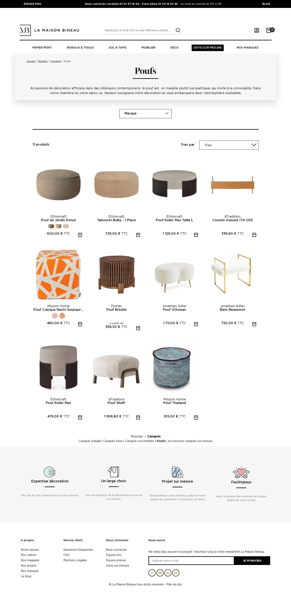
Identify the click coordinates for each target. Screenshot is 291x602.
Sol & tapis (117, 47)
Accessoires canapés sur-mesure (190, 440)
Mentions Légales (75, 560)
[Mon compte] (257, 30)
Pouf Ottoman (174, 309)
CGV (66, 554)
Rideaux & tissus (80, 47)
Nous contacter (117, 540)
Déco (174, 47)
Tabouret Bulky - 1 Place (116, 220)
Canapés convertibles (139, 440)
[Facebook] (152, 574)
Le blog (26, 576)
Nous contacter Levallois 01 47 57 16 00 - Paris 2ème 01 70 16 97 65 (132, 3)
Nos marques (248, 47)
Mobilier (148, 47)
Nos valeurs (28, 554)
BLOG (266, 3)
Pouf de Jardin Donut (58, 220)
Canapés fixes (113, 440)
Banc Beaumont (232, 309)
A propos (27, 540)
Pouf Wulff (116, 403)
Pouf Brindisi (116, 309)
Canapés (154, 436)
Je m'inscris (252, 560)
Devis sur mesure (208, 47)
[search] (178, 30)
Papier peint (42, 47)
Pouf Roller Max (58, 403)
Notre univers (30, 549)
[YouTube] (160, 574)
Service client (73, 540)
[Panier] (269, 30)
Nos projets (28, 565)
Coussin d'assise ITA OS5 (232, 220)
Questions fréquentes (78, 549)
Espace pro (113, 554)
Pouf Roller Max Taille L (174, 220)
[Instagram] (175, 574)
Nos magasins (30, 560)
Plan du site (174, 584)
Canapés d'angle (90, 440)
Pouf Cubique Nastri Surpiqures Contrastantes (59, 309)
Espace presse (116, 560)
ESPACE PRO (32, 3)
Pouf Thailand (174, 403)
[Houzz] (167, 574)
